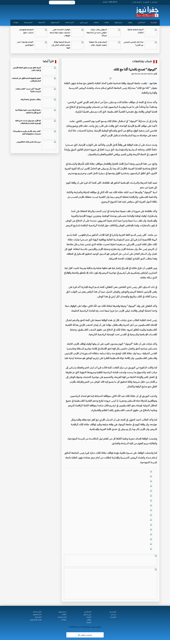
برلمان (130, 23)
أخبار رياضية (28, 23)
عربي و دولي (84, 23)
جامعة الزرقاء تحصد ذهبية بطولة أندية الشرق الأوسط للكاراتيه (28, 111)
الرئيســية (113, 612)
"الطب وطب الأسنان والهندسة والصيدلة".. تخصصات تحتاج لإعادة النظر (26, 132)
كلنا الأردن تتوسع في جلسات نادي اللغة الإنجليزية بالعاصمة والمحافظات (28, 122)
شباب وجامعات (142, 61)
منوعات (15, 23)
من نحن (154, 2)
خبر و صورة (118, 23)
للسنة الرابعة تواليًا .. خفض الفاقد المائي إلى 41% (60, 45)
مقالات (106, 23)
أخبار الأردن (141, 23)
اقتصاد (95, 23)
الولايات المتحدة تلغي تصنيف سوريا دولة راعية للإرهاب (60, 33)
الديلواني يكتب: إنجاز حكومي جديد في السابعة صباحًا (97, 33)
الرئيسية (154, 23)
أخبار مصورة (55, 23)
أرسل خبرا (137, 2)
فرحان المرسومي (35, 620)
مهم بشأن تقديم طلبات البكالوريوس (28, 142)
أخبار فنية (41, 23)
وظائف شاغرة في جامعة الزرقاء (31, 99)
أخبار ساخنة (70, 23)
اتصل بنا (146, 2)
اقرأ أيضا (48, 61)
